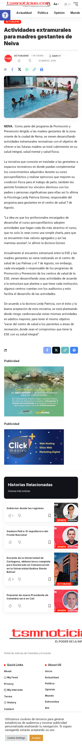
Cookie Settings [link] (16, 737)
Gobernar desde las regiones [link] (25, 508)
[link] (5, 15)
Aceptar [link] (36, 737)
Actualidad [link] (13, 21)
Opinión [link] (61, 520)
